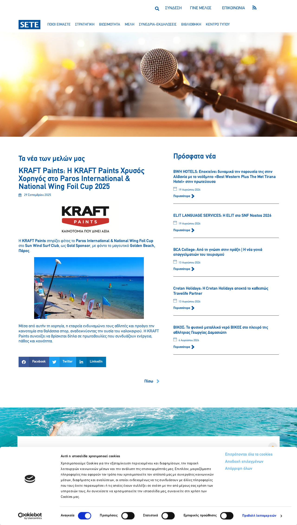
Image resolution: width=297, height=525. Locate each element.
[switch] (128, 515)
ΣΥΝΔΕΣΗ (173, 8)
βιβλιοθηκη (191, 24)
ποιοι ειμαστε (59, 24)
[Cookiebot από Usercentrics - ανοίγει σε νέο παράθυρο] (30, 515)
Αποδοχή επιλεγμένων (244, 462)
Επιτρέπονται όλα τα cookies (249, 455)
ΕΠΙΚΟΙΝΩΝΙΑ (233, 8)
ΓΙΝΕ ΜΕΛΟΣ (200, 8)
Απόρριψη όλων (238, 469)
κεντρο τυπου (218, 24)
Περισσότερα (182, 196)
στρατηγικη (84, 24)
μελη (129, 24)
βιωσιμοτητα (109, 24)
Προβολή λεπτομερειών (259, 516)
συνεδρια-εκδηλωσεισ (158, 24)
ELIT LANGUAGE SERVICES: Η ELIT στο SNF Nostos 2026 (222, 216)
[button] (157, 8)
